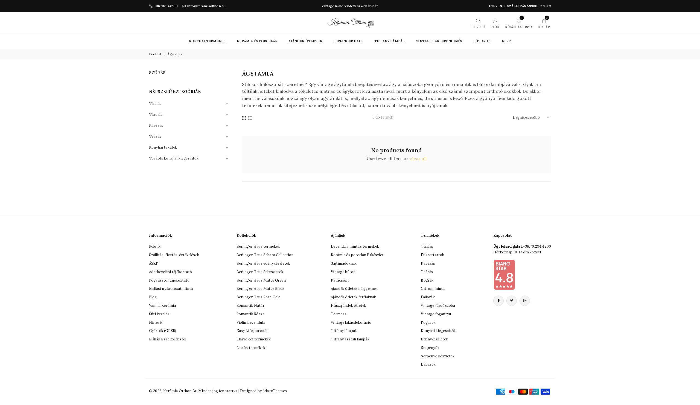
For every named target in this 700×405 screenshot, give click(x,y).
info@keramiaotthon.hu (206, 6)
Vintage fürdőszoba (438, 305)
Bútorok (482, 41)
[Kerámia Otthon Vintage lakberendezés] (351, 22)
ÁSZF (153, 263)
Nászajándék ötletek (348, 305)
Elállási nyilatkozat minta (171, 288)
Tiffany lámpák (344, 330)
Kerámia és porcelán (257, 41)
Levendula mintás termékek (355, 246)
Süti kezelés (159, 314)
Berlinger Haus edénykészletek (263, 263)
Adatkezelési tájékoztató (170, 272)
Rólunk (155, 246)
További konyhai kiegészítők (174, 158)
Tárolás (155, 114)
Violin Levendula (251, 322)
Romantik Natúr (250, 305)
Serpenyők (430, 347)
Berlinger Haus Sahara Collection (265, 255)
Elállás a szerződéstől (167, 339)
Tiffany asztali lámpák (350, 339)
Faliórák (427, 297)
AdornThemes (274, 391)
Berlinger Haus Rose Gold (259, 297)
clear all (418, 158)
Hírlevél (155, 322)
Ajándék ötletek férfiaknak (353, 297)
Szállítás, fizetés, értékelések (174, 255)
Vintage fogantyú (436, 314)
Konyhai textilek (163, 147)
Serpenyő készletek (437, 356)
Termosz (338, 314)
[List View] (250, 117)
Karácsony (340, 280)
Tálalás (155, 103)
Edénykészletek (434, 339)
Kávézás (156, 125)
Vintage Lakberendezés (439, 41)
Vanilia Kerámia (162, 305)
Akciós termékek (251, 347)
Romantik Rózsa (250, 314)
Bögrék (427, 280)
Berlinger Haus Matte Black (260, 288)
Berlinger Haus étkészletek (260, 272)
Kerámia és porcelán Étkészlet (357, 255)
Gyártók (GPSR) (162, 330)
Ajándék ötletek (305, 41)
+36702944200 (166, 6)
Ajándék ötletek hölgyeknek (354, 288)
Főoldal (155, 54)
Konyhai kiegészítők (438, 330)
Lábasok (428, 364)
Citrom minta (433, 288)
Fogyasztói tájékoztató (169, 280)
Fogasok (428, 322)
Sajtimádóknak (344, 263)
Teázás (155, 136)
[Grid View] (244, 117)
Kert (506, 41)
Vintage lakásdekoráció (351, 322)
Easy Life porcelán (253, 330)
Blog (153, 297)
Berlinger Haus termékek (258, 246)
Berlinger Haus (348, 41)
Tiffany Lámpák (389, 41)
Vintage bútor (343, 272)
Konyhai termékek (207, 41)
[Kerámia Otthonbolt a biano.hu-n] (504, 274)
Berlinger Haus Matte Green (261, 280)
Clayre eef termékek (254, 339)
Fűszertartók (432, 255)
